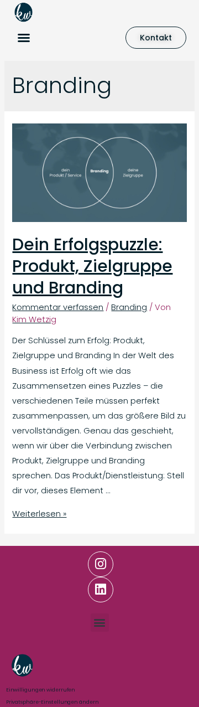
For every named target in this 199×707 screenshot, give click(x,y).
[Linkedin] (100, 589)
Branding (129, 307)
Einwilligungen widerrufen (41, 690)
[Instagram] (100, 564)
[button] (24, 38)
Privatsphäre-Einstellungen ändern (52, 702)
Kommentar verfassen (57, 307)
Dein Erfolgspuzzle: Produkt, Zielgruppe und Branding (92, 266)
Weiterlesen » (39, 513)
